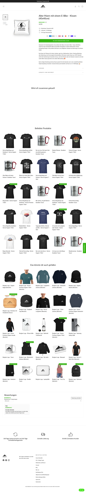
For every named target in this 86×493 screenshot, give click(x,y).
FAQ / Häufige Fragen (40, 460)
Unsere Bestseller (39, 458)
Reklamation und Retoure (40, 462)
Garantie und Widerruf (46, 72)
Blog (36, 467)
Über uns (37, 470)
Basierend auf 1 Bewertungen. (10, 399)
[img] (17, 407)
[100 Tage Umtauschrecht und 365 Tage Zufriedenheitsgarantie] (15, 434)
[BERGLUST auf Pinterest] (6, 460)
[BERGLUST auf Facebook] (3, 460)
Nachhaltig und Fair (39, 472)
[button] (42, 22)
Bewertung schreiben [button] (76, 398)
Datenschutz (38, 481)
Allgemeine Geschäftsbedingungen (42, 474)
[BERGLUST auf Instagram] (9, 460)
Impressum (38, 479)
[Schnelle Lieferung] (43, 434)
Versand (41, 68)
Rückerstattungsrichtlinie (40, 477)
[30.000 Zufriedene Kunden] (71, 434)
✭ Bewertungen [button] (84, 248)
